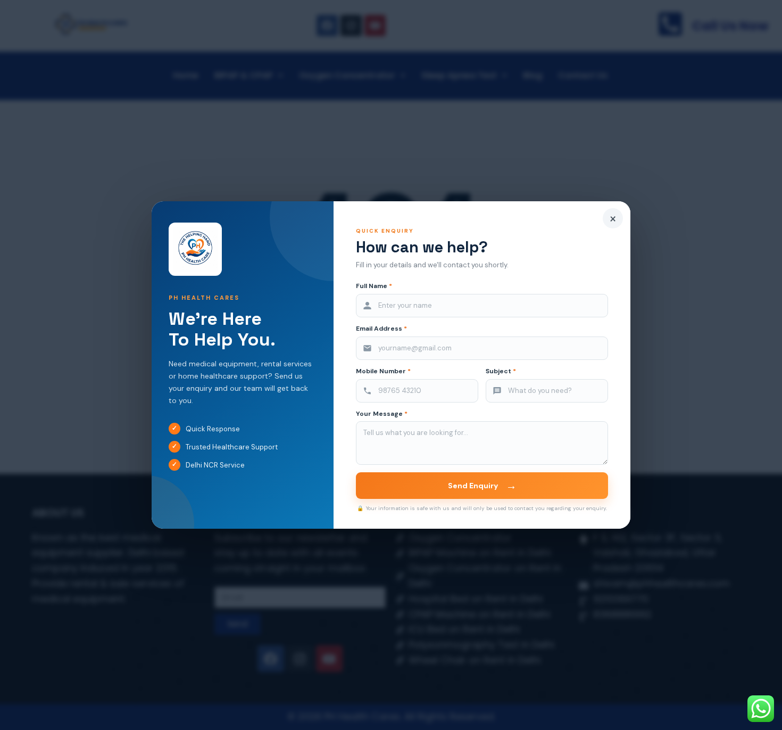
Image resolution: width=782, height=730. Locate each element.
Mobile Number (383, 371)
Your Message (381, 414)
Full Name (374, 286)
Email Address (381, 329)
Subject (501, 371)
